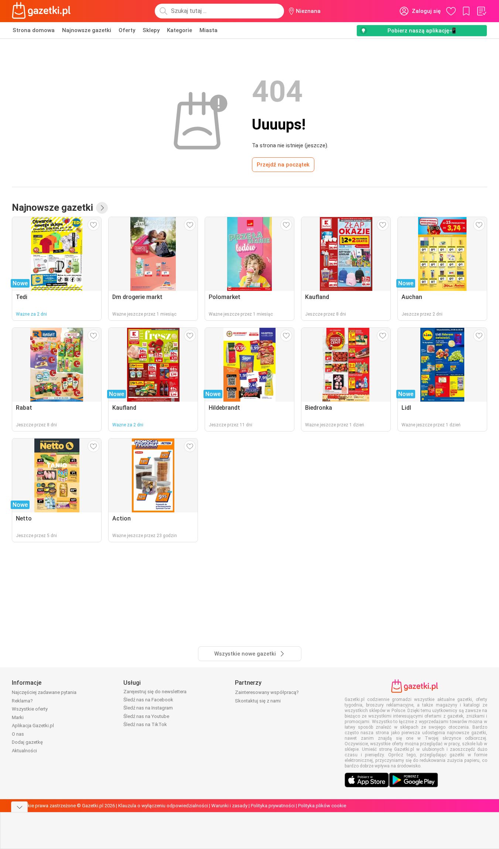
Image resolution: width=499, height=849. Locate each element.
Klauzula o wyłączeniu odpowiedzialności (163, 805)
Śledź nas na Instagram (148, 708)
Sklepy (151, 30)
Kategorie (179, 30)
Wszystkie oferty (30, 709)
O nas (18, 734)
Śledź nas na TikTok (145, 724)
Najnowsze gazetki (86, 30)
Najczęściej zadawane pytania (44, 692)
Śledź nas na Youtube (146, 716)
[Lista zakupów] (481, 11)
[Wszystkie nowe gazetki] (102, 208)
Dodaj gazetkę (27, 742)
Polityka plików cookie (322, 805)
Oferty (127, 30)
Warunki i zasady (229, 805)
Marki (18, 717)
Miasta (208, 30)
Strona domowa (34, 30)
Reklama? (22, 701)
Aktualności (24, 750)
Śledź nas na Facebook (148, 699)
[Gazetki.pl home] (43, 11)
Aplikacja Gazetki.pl (33, 725)
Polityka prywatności (273, 805)
